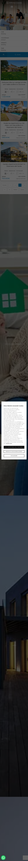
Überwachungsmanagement (14, 451)
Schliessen (14, 455)
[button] (3, 857)
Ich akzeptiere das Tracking (14, 447)
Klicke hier (9, 443)
